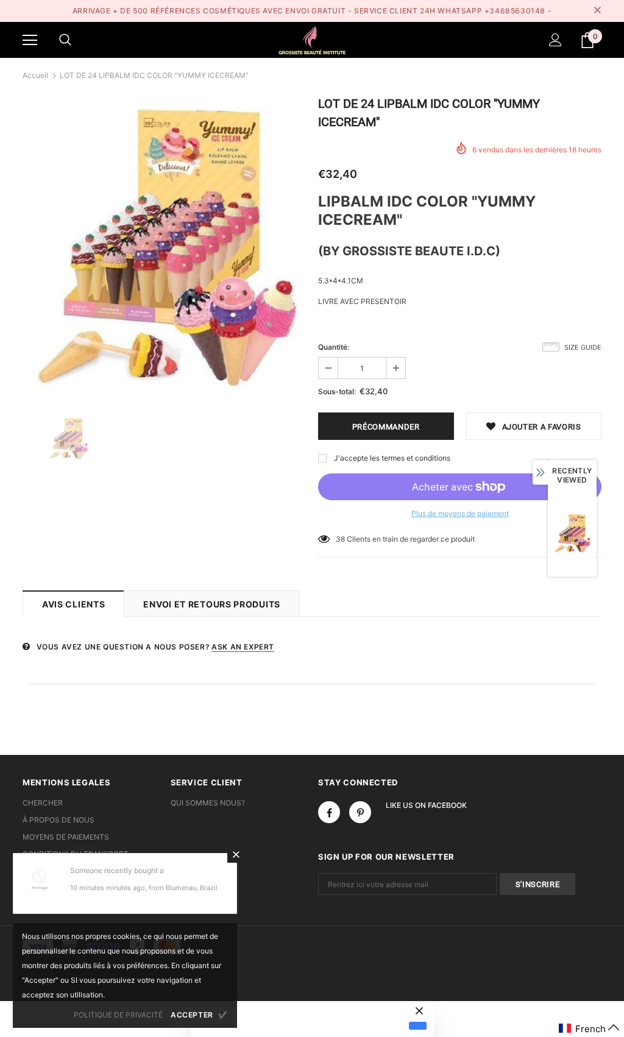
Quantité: (333, 347)
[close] (597, 11)
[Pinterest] (360, 812)
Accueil (35, 75)
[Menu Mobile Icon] (30, 40)
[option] (164, 245)
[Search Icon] (65, 40)
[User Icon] (555, 40)
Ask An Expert (242, 646)
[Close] (235, 854)
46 (340, 538)
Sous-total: (337, 391)
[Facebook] (329, 812)
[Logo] (312, 39)
